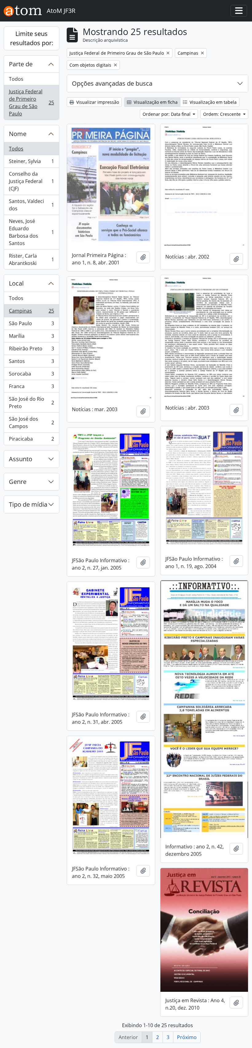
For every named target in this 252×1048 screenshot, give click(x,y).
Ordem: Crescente (222, 114)
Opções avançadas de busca (112, 83)
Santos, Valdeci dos (31, 205)
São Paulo (31, 325)
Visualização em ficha (155, 102)
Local (16, 283)
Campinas (31, 312)
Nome (17, 134)
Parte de (21, 64)
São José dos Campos (31, 422)
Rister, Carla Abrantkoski (31, 259)
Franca (31, 388)
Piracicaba (31, 440)
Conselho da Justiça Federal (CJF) (31, 181)
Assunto (20, 459)
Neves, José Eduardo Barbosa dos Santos (31, 232)
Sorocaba (31, 375)
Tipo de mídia (28, 504)
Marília (31, 337)
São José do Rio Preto (31, 402)
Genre (17, 481)
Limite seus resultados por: (31, 38)
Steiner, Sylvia (31, 163)
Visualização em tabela (212, 102)
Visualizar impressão (97, 102)
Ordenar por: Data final (167, 114)
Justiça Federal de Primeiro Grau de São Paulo (31, 102)
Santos (31, 363)
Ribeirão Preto (31, 350)
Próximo (187, 1037)
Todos (16, 79)
